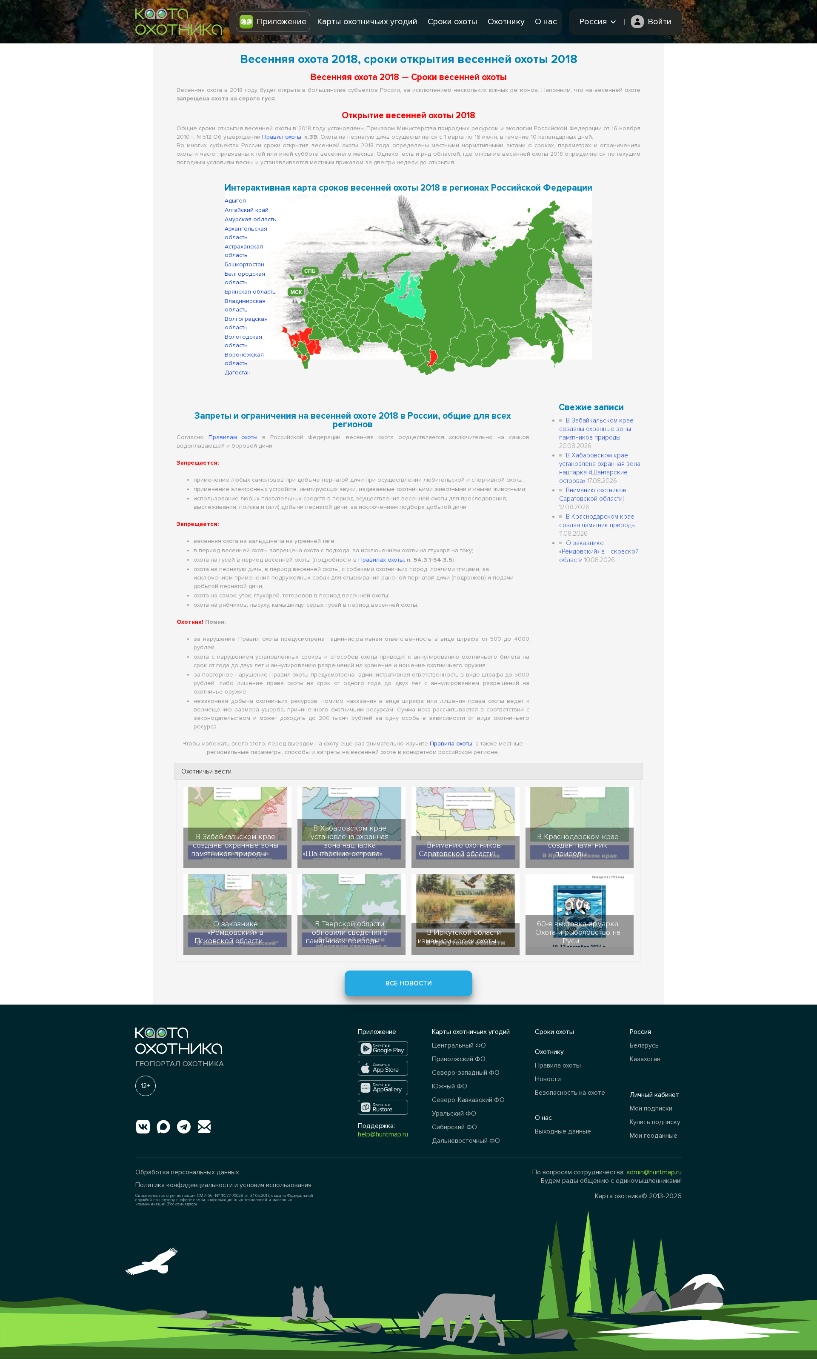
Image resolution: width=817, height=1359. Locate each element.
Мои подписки (651, 1108)
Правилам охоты (233, 437)
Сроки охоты (452, 22)
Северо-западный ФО (466, 1072)
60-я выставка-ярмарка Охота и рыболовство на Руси (577, 932)
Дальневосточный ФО (466, 1140)
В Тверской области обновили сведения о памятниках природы (347, 932)
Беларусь (644, 1045)
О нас (546, 22)
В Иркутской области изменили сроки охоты (459, 936)
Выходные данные (563, 1131)
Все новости (409, 983)
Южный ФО (449, 1086)
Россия (640, 1032)
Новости (548, 1079)
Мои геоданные (653, 1135)
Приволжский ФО (459, 1059)
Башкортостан (244, 264)
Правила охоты (451, 743)
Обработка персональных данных (187, 1172)
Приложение (281, 22)
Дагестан (238, 372)
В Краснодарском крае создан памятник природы (578, 845)
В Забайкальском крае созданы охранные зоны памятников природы (596, 429)
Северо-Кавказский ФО (468, 1100)
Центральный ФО (459, 1045)
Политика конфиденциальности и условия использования (223, 1185)
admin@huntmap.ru (654, 1172)
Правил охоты (281, 136)
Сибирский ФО (454, 1127)
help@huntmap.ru (383, 1134)
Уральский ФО (454, 1113)
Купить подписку (655, 1122)
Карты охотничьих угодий (367, 22)
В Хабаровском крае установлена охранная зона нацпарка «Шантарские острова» (346, 840)
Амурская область (250, 219)
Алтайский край (247, 210)
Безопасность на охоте (570, 1092)
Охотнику (506, 22)
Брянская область (250, 291)
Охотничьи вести (206, 771)
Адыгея (235, 200)
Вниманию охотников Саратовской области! (460, 849)
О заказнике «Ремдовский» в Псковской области (599, 551)
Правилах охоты (381, 559)
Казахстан (645, 1059)
